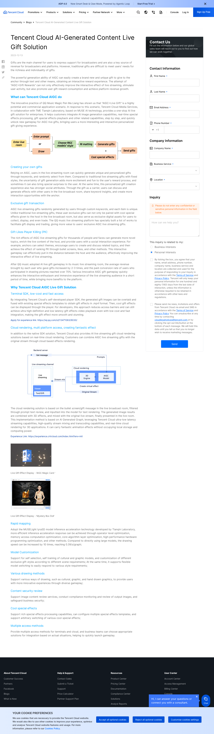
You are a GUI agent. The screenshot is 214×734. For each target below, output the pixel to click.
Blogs (29, 22)
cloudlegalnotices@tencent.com (171, 319)
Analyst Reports (119, 703)
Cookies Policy (52, 728)
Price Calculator (65, 693)
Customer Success (13, 678)
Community (16, 22)
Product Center (118, 678)
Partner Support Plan (68, 698)
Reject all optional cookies (148, 719)
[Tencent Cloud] (13, 12)
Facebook (9, 688)
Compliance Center (120, 693)
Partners (8, 683)
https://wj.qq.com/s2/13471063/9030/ (57, 320)
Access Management (175, 683)
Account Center (172, 678)
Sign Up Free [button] (203, 12)
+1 (157, 129)
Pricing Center (118, 683)
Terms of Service (184, 275)
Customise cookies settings (185, 719)
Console (168, 693)
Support (61, 688)
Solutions (115, 698)
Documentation (118, 688)
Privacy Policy (162, 278)
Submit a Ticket (65, 683)
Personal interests (165, 252)
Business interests (165, 246)
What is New (10, 698)
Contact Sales (64, 678)
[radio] (174, 247)
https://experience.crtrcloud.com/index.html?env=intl (55, 436)
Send (174, 344)
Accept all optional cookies (112, 719)
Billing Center (171, 688)
